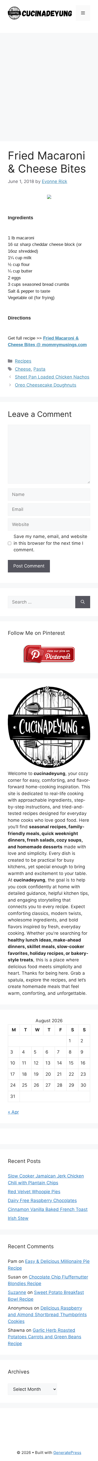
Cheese (23, 369)
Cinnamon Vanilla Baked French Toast (48, 1209)
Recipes (23, 361)
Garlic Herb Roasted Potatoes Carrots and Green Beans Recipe (44, 1337)
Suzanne (17, 1292)
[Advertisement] (49, 84)
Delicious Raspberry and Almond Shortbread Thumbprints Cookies (47, 1314)
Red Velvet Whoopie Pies (34, 1191)
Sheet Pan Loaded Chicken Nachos (52, 377)
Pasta (39, 369)
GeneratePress (67, 1452)
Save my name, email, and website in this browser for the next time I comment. (50, 543)
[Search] (82, 602)
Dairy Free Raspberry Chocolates (42, 1200)
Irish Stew (18, 1218)
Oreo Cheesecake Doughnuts (45, 385)
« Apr (13, 1112)
